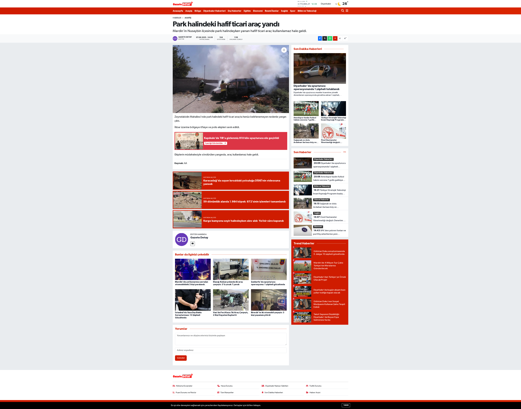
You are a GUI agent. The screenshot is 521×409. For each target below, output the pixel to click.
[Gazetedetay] (183, 4)
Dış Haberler (234, 11)
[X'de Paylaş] (324, 38)
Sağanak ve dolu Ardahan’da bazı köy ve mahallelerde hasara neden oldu (329, 205)
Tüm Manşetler (227, 393)
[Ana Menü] (346, 11)
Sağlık (284, 11)
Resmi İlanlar (272, 11)
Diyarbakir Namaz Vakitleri (276, 386)
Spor (292, 11)
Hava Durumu (227, 386)
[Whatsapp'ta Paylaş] (330, 38)
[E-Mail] (192, 243)
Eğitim (247, 11)
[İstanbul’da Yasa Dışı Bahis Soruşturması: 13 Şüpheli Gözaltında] (193, 300)
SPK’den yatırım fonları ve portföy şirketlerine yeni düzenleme (329, 232)
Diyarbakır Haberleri (214, 11)
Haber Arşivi (315, 393)
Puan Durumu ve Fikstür (186, 393)
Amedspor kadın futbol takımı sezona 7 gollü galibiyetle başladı (329, 178)
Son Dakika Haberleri (274, 393)
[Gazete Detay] (181, 239)
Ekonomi (258, 11)
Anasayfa (178, 11)
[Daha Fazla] (335, 38)
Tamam (346, 405)
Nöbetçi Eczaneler (184, 386)
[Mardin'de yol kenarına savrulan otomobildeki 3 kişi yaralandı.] (193, 269)
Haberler (177, 18)
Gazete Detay (199, 237)
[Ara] (343, 11)
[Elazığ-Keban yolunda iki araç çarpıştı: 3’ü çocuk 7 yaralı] (231, 269)
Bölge (198, 11)
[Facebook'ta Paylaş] (320, 38)
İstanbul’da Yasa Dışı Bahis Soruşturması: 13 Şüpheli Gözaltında (188, 315)
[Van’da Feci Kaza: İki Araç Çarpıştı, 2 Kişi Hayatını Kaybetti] (231, 300)
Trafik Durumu (315, 386)
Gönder (181, 358)
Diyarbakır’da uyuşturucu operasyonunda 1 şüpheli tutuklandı (329, 165)
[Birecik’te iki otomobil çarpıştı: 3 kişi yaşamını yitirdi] (269, 300)
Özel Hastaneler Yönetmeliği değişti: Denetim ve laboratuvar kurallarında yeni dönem (329, 219)
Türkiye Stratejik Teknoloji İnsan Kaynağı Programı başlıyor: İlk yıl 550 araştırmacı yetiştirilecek (329, 192)
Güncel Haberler (321, 200)
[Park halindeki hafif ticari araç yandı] (231, 79)
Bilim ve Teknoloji (307, 11)
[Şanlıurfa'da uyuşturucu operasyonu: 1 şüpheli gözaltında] (269, 269)
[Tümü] (344, 152)
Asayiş (188, 11)
